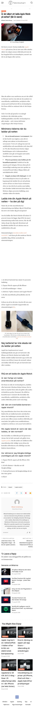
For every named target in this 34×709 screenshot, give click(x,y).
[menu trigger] (3, 2)
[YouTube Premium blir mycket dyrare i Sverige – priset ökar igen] (5, 581)
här (14, 307)
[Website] (27, 532)
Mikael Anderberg (6, 20)
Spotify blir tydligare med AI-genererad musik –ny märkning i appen (22, 608)
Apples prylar (5, 441)
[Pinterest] (26, 493)
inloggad (15, 557)
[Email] (30, 493)
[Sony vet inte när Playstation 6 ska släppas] (5, 590)
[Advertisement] (17, 77)
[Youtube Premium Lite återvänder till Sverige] (5, 600)
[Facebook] (17, 493)
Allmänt (5, 636)
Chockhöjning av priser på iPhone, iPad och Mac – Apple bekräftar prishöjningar (25, 678)
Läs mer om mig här (21, 528)
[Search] (31, 2)
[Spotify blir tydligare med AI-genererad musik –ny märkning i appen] (5, 609)
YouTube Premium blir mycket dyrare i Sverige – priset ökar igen (21, 580)
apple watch (18, 487)
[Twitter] (21, 493)
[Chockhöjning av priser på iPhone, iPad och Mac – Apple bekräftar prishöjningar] (25, 664)
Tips (3, 11)
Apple (10, 487)
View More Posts (17, 509)
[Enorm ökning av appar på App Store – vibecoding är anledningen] (25, 632)
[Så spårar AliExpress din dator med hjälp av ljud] (5, 571)
